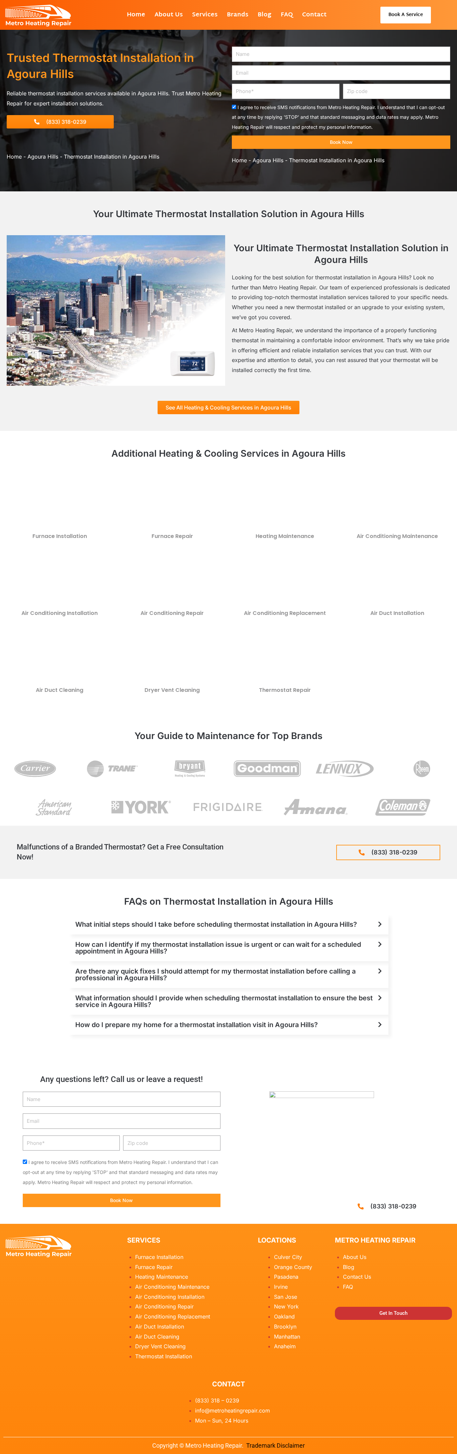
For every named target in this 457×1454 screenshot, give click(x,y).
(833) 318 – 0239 (217, 1400)
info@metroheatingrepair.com (232, 1410)
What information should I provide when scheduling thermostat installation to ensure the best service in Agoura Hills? (224, 1001)
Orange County (293, 1267)
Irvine (281, 1286)
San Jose (285, 1296)
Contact (314, 14)
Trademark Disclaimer (275, 1445)
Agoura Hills (42, 156)
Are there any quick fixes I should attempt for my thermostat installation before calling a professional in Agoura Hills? (215, 974)
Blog (264, 14)
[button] (228, 924)
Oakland (284, 1316)
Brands (237, 14)
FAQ (287, 14)
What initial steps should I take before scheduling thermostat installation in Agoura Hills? (216, 924)
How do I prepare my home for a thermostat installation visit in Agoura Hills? (196, 1025)
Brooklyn (285, 1326)
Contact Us (357, 1276)
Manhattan (287, 1336)
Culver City (288, 1257)
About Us (169, 14)
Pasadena (286, 1276)
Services (204, 14)
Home (136, 14)
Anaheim (285, 1346)
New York (286, 1306)
